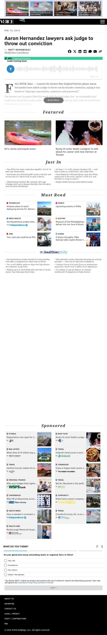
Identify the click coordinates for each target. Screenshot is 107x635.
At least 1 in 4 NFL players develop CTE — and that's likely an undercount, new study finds (76, 170)
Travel (61, 449)
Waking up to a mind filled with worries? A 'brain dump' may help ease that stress (28, 270)
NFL (10, 58)
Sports (22, 20)
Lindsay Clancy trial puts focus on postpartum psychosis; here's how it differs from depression (76, 265)
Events (61, 203)
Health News (15, 510)
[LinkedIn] (80, 52)
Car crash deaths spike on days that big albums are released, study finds (28, 265)
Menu (102, 22)
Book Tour (63, 433)
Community (63, 495)
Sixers (61, 234)
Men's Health (15, 218)
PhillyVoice (7, 22)
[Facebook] (69, 52)
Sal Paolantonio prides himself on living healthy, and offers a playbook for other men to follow (28, 260)
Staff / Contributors (15, 618)
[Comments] (90, 52)
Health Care (14, 526)
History (61, 218)
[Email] (95, 52)
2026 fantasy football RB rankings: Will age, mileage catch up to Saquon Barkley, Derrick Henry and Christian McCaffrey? (28, 184)
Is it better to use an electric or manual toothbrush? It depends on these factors (73, 270)
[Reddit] (85, 52)
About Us (9, 598)
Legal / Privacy (12, 613)
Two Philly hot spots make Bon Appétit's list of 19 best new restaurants (28, 170)
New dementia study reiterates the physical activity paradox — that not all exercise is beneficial (78, 260)
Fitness (12, 433)
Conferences (15, 495)
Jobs (11, 234)
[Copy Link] (100, 52)
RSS (6, 623)
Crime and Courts (22, 58)
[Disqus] (53, 313)
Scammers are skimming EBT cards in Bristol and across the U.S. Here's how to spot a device (28, 175)
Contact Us (10, 608)
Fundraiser (63, 464)
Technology (14, 203)
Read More (53, 100)
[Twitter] (75, 52)
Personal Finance (17, 480)
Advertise (9, 603)
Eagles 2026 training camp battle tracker (74, 181)
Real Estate (14, 449)
